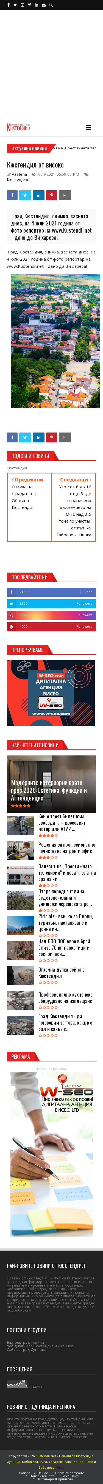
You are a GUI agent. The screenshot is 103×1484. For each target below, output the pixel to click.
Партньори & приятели (55, 1478)
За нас (43, 1472)
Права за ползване (69, 1472)
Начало (24, 1472)
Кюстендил (17, 179)
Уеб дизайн (17, 1345)
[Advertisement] (51, 64)
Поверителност (42, 1475)
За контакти (71, 1475)
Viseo (60, 1467)
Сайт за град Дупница (26, 1349)
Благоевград (18, 1342)
